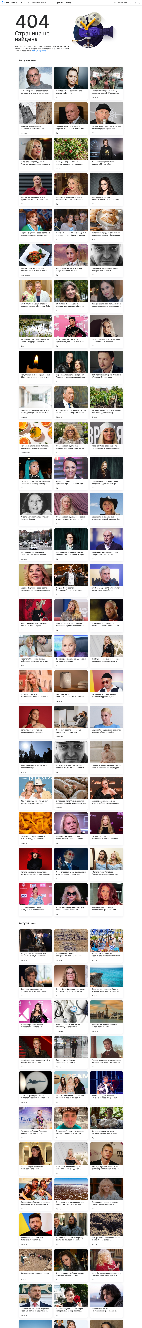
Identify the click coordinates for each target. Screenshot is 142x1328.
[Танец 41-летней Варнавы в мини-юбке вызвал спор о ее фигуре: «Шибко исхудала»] (106, 757)
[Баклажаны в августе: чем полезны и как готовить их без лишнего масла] (35, 260)
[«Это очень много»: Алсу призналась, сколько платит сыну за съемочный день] (71, 331)
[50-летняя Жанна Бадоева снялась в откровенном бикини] (71, 296)
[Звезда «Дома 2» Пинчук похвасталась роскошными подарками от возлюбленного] (106, 899)
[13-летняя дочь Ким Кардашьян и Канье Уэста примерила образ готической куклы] (35, 473)
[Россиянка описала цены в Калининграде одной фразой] (35, 544)
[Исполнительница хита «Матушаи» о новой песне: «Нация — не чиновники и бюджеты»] (35, 899)
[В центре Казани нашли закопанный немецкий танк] (35, 118)
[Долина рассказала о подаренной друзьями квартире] (71, 651)
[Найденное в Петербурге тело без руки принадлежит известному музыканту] (106, 260)
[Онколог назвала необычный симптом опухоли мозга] (71, 722)
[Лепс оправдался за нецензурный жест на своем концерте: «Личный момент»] (71, 864)
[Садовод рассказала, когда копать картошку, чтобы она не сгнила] (71, 935)
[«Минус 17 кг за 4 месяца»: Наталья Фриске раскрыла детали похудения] (71, 1006)
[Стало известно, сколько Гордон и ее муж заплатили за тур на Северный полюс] (71, 509)
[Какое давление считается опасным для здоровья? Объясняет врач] (71, 1230)
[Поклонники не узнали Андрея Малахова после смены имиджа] (71, 544)
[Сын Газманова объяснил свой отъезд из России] (71, 83)
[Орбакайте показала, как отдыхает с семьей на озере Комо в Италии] (106, 509)
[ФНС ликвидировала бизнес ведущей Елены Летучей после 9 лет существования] (106, 970)
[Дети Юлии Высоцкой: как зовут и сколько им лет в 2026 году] (71, 1194)
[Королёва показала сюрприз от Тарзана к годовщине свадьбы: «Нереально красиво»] (71, 367)
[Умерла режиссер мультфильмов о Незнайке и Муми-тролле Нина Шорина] (106, 1265)
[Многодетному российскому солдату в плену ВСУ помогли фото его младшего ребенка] (106, 83)
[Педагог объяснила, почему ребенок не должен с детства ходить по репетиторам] (35, 651)
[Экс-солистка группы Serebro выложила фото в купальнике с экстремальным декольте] (35, 1077)
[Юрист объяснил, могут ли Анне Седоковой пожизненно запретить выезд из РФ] (106, 331)
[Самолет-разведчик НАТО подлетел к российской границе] (35, 1301)
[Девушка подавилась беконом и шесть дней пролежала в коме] (35, 402)
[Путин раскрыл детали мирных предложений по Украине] (106, 1006)
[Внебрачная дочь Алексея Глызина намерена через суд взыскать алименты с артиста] (106, 1301)
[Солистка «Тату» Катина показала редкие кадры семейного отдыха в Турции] (35, 722)
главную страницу (39, 51)
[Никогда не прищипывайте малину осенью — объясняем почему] (71, 154)
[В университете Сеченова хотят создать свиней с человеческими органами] (71, 793)
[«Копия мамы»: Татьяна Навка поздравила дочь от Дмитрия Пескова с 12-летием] (106, 473)
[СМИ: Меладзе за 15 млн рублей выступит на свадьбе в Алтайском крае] (106, 580)
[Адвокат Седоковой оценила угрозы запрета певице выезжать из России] (106, 438)
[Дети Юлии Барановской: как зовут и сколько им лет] (71, 260)
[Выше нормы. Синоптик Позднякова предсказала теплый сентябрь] (106, 1159)
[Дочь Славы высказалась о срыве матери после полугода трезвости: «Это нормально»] (71, 473)
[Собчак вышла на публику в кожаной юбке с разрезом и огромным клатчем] (71, 970)
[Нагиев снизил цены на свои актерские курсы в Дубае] (106, 686)
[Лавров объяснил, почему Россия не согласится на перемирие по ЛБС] (71, 402)
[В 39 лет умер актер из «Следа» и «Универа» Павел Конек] (106, 367)
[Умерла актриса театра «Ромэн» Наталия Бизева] (35, 509)
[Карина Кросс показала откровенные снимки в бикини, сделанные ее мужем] (106, 828)
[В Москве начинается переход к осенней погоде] (35, 757)
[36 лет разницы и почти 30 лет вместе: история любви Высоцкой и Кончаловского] (35, 793)
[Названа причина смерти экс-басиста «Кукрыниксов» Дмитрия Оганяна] (71, 757)
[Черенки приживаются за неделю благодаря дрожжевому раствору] (106, 402)
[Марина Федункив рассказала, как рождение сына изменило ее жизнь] (35, 580)
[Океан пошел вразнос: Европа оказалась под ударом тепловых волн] (106, 1194)
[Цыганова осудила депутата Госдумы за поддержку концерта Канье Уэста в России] (35, 154)
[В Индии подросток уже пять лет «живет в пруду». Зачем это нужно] (35, 331)
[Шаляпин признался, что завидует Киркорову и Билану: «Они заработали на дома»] (35, 1194)
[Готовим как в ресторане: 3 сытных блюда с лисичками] (35, 828)
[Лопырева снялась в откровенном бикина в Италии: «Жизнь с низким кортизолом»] (35, 686)
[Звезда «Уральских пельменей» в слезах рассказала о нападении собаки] (106, 296)
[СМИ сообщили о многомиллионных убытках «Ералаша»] (106, 1077)
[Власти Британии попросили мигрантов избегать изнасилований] (106, 1230)
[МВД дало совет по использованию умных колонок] (71, 686)
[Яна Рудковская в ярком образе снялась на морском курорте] (106, 651)
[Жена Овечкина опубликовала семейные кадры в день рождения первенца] (35, 615)
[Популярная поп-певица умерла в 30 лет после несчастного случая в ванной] (35, 367)
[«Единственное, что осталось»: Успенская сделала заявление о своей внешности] (71, 615)
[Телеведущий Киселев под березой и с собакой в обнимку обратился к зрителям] (71, 118)
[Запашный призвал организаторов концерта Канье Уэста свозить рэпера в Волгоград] (106, 935)
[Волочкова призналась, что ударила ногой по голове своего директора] (35, 189)
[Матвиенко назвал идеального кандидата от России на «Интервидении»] (106, 544)
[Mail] (3, 2)
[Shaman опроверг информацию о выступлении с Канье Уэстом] (35, 935)
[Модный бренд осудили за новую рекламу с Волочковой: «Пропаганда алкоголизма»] (106, 722)
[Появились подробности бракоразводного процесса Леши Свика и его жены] (106, 615)
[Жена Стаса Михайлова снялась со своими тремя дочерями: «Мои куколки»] (71, 1301)
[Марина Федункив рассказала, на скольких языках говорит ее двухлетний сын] (35, 225)
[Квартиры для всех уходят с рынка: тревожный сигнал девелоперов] (35, 1006)
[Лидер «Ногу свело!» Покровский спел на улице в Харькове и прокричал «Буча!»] (71, 580)
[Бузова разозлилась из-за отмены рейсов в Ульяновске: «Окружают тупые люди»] (106, 793)
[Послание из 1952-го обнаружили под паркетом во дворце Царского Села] (71, 1159)
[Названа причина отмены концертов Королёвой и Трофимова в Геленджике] (35, 1230)
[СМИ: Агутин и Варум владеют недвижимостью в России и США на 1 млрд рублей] (35, 296)
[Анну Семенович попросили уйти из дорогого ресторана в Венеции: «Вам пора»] (35, 1265)
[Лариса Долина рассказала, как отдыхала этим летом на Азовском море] (71, 899)
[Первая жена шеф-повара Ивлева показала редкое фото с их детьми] (106, 118)
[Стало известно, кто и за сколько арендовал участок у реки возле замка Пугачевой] (71, 438)
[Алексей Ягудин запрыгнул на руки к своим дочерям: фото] (35, 1041)
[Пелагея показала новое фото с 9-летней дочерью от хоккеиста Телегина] (71, 189)
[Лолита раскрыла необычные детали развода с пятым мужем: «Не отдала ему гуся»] (35, 864)
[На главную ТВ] (7, 2)
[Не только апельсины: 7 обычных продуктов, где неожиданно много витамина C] (35, 438)
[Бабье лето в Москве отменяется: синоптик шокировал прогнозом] (71, 1265)
